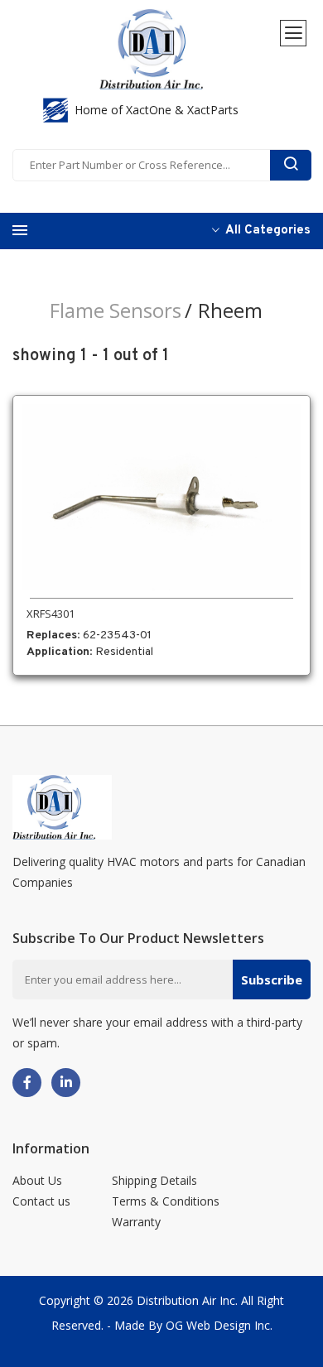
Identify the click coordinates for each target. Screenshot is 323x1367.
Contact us (41, 1201)
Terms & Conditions (165, 1201)
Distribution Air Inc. (187, 1300)
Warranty (136, 1222)
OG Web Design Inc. (219, 1325)
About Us (37, 1180)
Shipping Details (154, 1180)
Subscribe (271, 979)
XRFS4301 (51, 613)
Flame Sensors (115, 310)
